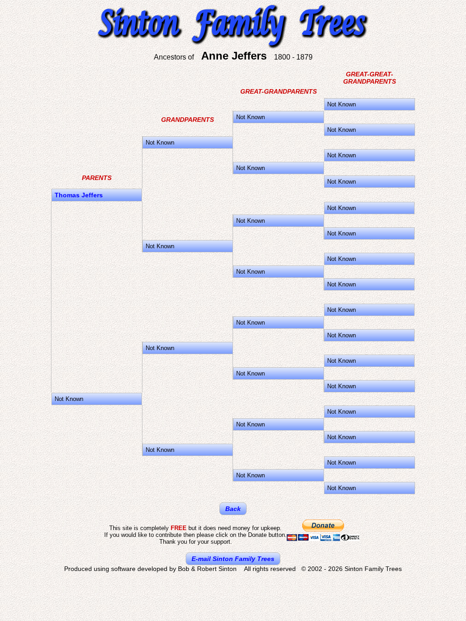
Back (233, 508)
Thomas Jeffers (79, 195)
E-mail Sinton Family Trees (233, 558)
